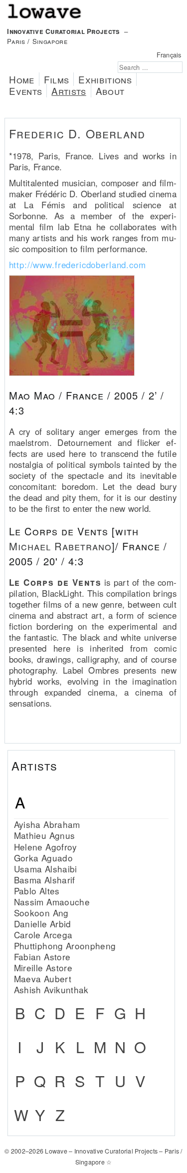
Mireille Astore (43, 967)
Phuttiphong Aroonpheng (65, 945)
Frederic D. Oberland (77, 133)
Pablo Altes (37, 890)
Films (56, 79)
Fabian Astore (42, 956)
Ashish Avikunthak (51, 989)
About (110, 90)
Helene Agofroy (45, 846)
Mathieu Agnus (44, 835)
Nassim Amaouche (52, 901)
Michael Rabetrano (60, 546)
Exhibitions (105, 79)
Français (169, 54)
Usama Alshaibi (45, 868)
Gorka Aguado (43, 857)
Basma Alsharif (44, 879)
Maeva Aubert (42, 978)
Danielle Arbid (42, 923)
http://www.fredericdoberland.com (77, 265)
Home (21, 79)
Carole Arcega (43, 934)
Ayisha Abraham (47, 824)
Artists (68, 90)
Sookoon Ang (41, 912)
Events (25, 90)
